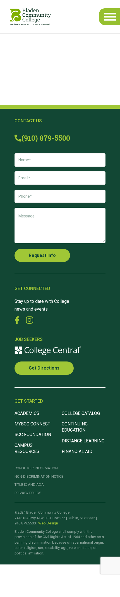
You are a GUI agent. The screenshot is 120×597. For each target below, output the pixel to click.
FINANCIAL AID (77, 451)
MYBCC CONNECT (32, 424)
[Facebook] (17, 320)
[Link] (30, 16)
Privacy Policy (28, 493)
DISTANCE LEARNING (83, 441)
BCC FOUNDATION (33, 434)
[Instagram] (29, 320)
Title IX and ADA (29, 484)
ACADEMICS (27, 413)
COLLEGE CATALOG (81, 413)
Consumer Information (36, 468)
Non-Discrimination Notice (39, 476)
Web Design (48, 523)
